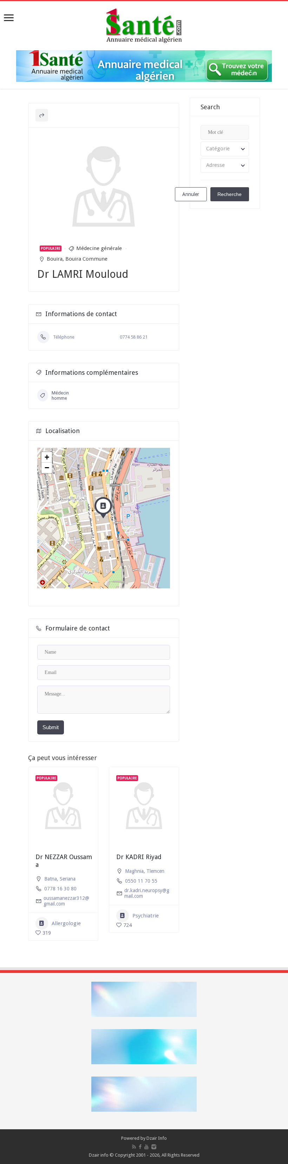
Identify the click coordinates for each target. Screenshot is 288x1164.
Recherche (229, 194)
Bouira (55, 259)
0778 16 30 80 (60, 888)
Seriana (68, 879)
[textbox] (225, 149)
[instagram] (154, 1147)
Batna (50, 879)
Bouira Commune (86, 259)
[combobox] (225, 149)
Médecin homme (60, 395)
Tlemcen (155, 871)
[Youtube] (146, 1147)
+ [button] (47, 457)
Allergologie (66, 923)
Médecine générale (99, 248)
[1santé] (144, 24)
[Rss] (134, 1147)
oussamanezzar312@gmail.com (66, 901)
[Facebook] (140, 1147)
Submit (50, 727)
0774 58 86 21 (134, 337)
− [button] (47, 467)
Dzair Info (156, 1138)
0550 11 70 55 (141, 881)
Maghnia (134, 871)
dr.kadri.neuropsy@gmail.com (146, 893)
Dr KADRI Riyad (139, 857)
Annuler (190, 194)
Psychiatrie (145, 916)
